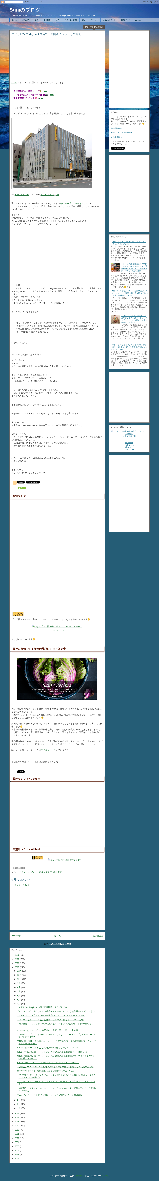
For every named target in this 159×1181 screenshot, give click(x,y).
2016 (17, 1113)
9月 (19, 983)
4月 (19, 1004)
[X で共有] (19, 868)
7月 (19, 991)
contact (138, 20)
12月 (19, 971)
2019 (17, 959)
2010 (17, 1138)
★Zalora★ (129, 443)
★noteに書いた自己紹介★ (122, 132)
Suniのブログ (24, 10)
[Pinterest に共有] (24, 868)
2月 (19, 1104)
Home (14, 20)
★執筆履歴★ (116, 137)
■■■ (45, 91)
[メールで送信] (14, 868)
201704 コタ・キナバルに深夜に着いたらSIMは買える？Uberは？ (48, 1062)
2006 (17, 1142)
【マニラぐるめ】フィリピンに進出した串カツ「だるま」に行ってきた (50, 1020)
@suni (14, 82)
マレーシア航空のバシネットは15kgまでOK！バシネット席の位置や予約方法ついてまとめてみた (129, 347)
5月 (19, 999)
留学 (36, 20)
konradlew (79, 1176)
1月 (19, 1108)
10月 (19, 979)
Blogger (105, 1176)
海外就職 (46, 20)
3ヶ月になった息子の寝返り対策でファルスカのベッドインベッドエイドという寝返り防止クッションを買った (134, 319)
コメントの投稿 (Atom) (60, 944)
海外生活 (57, 872)
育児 (84, 20)
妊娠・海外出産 (71, 20)
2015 (17, 1117)
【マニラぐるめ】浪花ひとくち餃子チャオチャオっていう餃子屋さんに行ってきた (56, 1011)
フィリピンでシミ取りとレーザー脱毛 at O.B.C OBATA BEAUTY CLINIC (51, 1015)
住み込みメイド (109, 20)
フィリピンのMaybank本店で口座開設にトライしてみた (43, 1007)
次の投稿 (16, 936)
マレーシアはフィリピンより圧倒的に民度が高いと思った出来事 (47, 1030)
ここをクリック (48, 750)
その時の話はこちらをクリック (75, 203)
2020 (17, 955)
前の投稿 (98, 936)
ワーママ (94, 20)
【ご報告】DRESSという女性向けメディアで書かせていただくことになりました (55, 1067)
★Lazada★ (129, 447)
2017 (17, 967)
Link (57, 194)
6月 (19, 995)
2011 (17, 1134)
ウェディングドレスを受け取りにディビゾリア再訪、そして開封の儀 (49, 1095)
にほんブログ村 (57, 630)
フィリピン (24, 872)
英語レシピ (125, 20)
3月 (19, 1100)
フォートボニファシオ (41, 872)
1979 (17, 1158)
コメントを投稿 (22, 885)
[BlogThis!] (17, 868)
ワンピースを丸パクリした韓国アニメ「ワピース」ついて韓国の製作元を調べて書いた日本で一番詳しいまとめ (129, 293)
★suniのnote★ (117, 128)
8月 (19, 987)
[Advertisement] (57, 60)
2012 (17, 1130)
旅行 (57, 20)
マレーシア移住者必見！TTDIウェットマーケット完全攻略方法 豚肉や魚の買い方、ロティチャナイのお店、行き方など (135, 267)
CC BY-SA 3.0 (47, 194)
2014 (17, 1121)
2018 (17, 963)
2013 (17, 1126)
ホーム (57, 936)
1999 (17, 1154)
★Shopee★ (129, 445)
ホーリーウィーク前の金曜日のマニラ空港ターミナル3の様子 (46, 1071)
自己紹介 (25, 20)
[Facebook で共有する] (21, 868)
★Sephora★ (129, 449)
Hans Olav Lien (22, 194)
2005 (17, 1146)
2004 (17, 1150)
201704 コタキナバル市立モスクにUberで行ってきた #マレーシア (48, 1048)
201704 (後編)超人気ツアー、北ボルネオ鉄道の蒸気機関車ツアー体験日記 (52, 1052)
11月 (19, 975)
